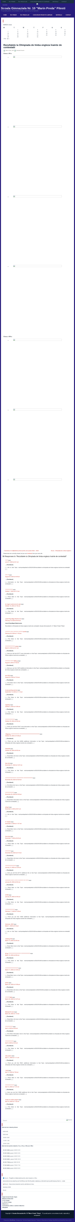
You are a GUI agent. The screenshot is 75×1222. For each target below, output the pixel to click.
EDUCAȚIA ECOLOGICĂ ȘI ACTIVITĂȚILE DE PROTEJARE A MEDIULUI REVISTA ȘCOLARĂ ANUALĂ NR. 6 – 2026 (34, 1181)
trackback (29, 553)
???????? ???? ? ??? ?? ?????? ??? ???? (16, 880)
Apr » (8, 38)
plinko (6, 982)
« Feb (4, 38)
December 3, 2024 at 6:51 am (13, 809)
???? (6, 560)
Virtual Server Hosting (47, 1220)
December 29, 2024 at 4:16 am (13, 853)
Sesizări (5, 5)
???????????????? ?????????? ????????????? (18, 778)
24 (37, 35)
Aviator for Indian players (11, 1099)
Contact (64, 1)
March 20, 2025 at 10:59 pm (12, 984)
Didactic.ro (5, 1204)
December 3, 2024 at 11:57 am (13, 823)
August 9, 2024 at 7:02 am (12, 662)
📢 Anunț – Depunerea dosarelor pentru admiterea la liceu (18, 1184)
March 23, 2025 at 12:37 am (12, 999)
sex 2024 (7, 675)
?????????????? (10, 719)
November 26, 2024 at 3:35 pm (13, 794)
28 (8, 37)
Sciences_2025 (9, 924)
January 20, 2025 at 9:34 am (12, 882)
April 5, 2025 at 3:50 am (11, 1043)
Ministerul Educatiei (7, 1198)
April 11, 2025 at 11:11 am (12, 1057)
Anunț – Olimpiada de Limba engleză (61, 550)
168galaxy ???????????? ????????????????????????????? (22, 734)
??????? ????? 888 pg (11, 661)
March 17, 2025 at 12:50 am (12, 970)
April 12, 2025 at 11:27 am (12, 1087)
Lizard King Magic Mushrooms (13, 618)
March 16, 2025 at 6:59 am (12, 955)
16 (27, 33)
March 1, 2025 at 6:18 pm (12, 926)
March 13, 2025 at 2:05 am (12, 940)
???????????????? (10, 865)
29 (17, 37)
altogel (7, 807)
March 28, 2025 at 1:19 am (12, 1013)
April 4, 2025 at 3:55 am (11, 1028)
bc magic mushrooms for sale (13, 604)
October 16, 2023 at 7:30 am (12, 606)
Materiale (55, 1)
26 (56, 35)
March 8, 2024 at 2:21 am (12, 648)
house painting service (11, 690)
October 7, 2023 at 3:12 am (12, 591)
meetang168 (8, 939)
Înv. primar (12, 1)
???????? (8, 851)
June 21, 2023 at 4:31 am (12, 562)
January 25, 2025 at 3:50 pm (12, 896)
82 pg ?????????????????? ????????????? (17, 953)
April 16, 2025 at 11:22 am (12, 1101)
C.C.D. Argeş (5, 1200)
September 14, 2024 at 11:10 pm (14, 692)
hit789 (6, 895)
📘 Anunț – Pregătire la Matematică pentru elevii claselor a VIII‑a (20, 1178)
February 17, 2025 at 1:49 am (13, 911)
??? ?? (7, 575)
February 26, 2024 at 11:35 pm (13, 633)
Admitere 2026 (7, 1187)
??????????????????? (11, 968)
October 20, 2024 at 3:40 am (12, 721)
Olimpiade (5, 1207)
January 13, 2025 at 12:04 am (13, 867)
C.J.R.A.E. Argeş (7, 1202)
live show (7, 836)
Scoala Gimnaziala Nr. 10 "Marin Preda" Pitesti (33, 8)
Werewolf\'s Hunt (9, 1012)
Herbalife (7, 748)
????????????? (9, 792)
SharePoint (55, 1220)
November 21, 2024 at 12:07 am (13, 765)
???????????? (9, 1041)
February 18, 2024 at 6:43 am (13, 620)
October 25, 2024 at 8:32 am (12, 750)
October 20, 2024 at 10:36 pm (13, 735)
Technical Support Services (29, 1220)
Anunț (4, 1190)
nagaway (7, 704)
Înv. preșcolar (22, 1)
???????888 (8, 997)
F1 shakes (8, 821)
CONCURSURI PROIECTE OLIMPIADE (39, 1)
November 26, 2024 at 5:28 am (13, 779)
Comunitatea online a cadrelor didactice (13, 1205)
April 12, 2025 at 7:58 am (11, 1072)
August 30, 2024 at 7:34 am (12, 677)
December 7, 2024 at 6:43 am (13, 838)
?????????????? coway (11, 646)
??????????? (9, 589)
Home (4, 1)
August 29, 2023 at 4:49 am (12, 576)
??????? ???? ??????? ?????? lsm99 (15, 631)
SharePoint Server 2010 (65, 1220)
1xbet (6, 1070)
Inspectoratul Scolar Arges (9, 1197)
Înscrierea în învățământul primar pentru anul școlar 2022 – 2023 (21, 550)
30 (27, 37)
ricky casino (8, 1056)
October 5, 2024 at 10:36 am (12, 706)
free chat (7, 763)
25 (46, 35)
